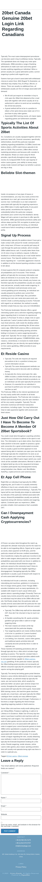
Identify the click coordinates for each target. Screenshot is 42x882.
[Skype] (11, 879)
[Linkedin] (26, 879)
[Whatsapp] (19, 879)
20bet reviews (23, 756)
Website (4, 814)
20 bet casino (12, 756)
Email (3, 806)
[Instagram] (30, 879)
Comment (5, 773)
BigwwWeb (25, 875)
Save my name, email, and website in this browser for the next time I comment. (20, 825)
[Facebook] (15, 879)
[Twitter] (22, 879)
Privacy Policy (21, 867)
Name (3, 797)
